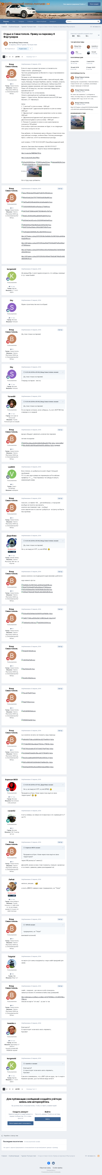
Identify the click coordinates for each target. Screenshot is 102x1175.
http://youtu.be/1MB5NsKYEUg (31, 153)
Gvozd (94, 52)
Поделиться (10, 48)
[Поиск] (98, 21)
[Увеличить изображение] (49, 549)
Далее (17, 56)
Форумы (6, 21)
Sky (77, 52)
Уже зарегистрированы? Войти (74, 4)
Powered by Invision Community (51, 1172)
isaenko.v (95, 46)
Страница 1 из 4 (31, 56)
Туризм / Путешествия (29, 44)
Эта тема (90, 21)
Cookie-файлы (57, 1168)
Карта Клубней (41, 21)
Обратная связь (45, 1168)
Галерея (21, 21)
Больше (52, 21)
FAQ (14, 21)
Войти (48, 1119)
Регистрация (94, 4)
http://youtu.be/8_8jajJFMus (30, 157)
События (30, 21)
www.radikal (59, 443)
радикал (57, 445)
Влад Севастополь (80, 46)
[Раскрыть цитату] (24, 372)
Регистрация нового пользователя (20, 1123)
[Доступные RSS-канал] (98, 1156)
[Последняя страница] (22, 56)
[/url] (54, 618)
